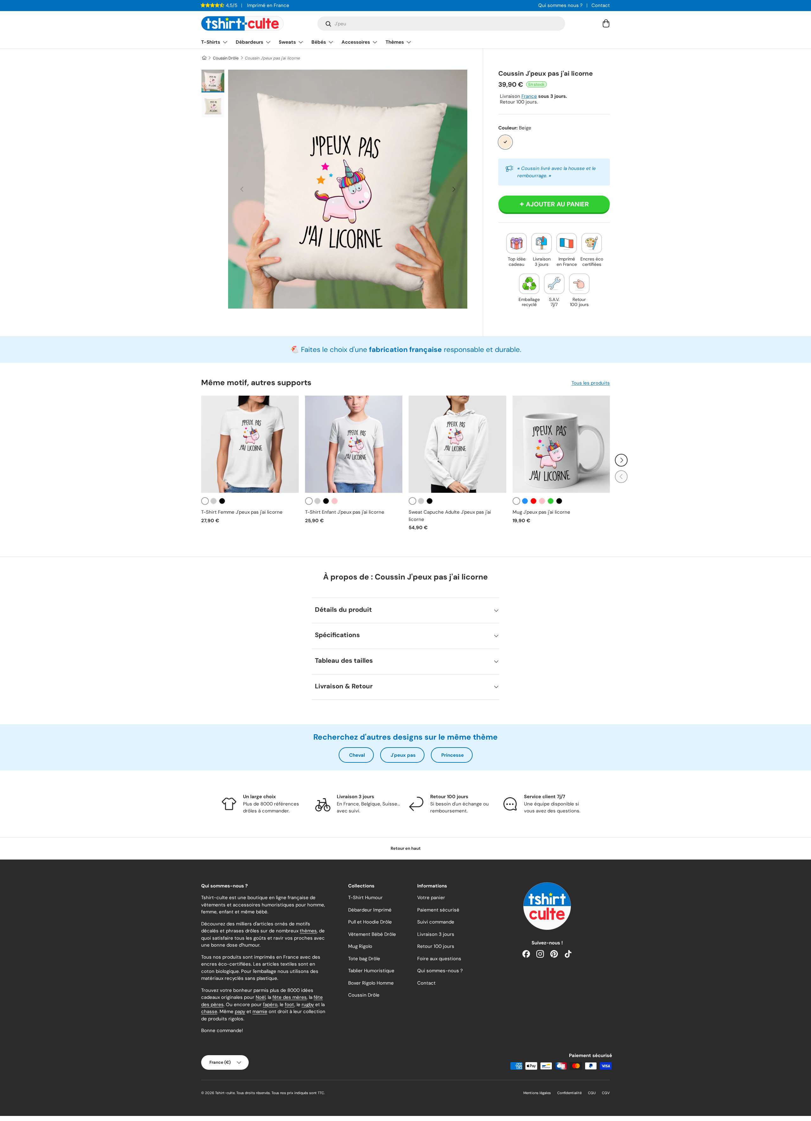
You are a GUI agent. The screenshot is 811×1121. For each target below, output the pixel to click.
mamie (259, 1011)
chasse (209, 1011)
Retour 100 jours (435, 946)
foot (289, 1004)
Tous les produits (591, 383)
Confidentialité (569, 1093)
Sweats (287, 42)
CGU (592, 1093)
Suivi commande (435, 922)
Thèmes (395, 42)
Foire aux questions (439, 958)
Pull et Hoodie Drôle (370, 922)
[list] (347, 189)
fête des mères (289, 997)
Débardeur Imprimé (370, 910)
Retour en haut (406, 848)
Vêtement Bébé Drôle (372, 934)
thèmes (308, 931)
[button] (606, 23)
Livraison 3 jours (435, 934)
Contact (600, 5)
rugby (308, 1004)
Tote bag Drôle (364, 958)
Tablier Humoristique (371, 971)
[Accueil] (204, 58)
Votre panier (431, 897)
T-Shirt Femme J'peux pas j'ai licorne (242, 512)
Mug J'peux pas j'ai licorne (541, 512)
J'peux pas (403, 755)
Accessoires (356, 42)
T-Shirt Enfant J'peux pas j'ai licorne (344, 512)
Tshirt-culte (225, 1093)
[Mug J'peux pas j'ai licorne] (561, 444)
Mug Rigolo (360, 946)
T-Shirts (210, 42)
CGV (606, 1093)
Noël (260, 997)
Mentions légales (537, 1093)
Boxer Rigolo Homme (371, 983)
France (529, 96)
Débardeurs (249, 42)
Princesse (452, 755)
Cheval (357, 755)
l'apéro (270, 1004)
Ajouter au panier (557, 204)
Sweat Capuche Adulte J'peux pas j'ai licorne (450, 516)
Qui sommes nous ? (560, 5)
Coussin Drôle (226, 58)
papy (240, 1011)
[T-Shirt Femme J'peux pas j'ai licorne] (250, 444)
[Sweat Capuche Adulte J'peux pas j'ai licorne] (457, 444)
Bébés (318, 42)
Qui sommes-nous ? (440, 971)
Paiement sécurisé (438, 910)
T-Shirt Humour (365, 897)
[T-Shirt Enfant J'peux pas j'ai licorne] (354, 444)
